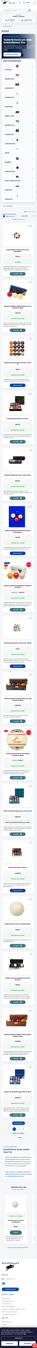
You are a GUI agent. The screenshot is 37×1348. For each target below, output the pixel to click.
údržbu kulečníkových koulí (15, 1176)
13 (23, 1129)
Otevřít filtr (9, 206)
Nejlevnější (24, 216)
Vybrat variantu (17, 385)
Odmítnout (9, 1343)
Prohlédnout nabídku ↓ (12, 54)
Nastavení (18, 1338)
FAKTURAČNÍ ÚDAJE (7, 1301)
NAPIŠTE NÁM (6, 1298)
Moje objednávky (7, 1322)
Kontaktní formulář (10, 1289)
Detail (16, 1232)
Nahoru (20, 1137)
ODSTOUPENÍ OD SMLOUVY (10, 1312)
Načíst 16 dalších (18, 1123)
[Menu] (35, 2)
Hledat (29, 10)
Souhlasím (27, 1343)
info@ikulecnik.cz (10, 1279)
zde (25, 1334)
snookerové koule (10, 1159)
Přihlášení (4, 1324)
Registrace (5, 1327)
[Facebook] (3, 1283)
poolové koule (14, 1157)
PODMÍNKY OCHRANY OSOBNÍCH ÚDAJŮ (13, 1309)
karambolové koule (25, 1157)
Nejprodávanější (10, 216)
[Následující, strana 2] (18, 1129)
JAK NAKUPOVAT (7, 1304)
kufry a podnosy (21, 1174)
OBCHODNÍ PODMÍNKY (8, 1306)
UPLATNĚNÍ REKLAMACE (8, 1314)
